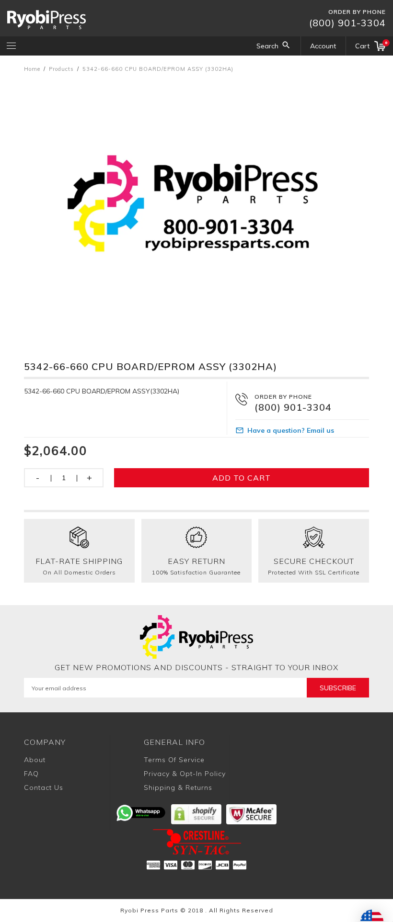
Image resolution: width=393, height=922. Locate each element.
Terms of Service (174, 759)
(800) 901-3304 (347, 23)
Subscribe (338, 688)
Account (323, 46)
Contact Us (43, 787)
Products (61, 69)
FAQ (31, 773)
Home (32, 69)
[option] (196, 207)
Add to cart (241, 478)
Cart (370, 45)
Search (267, 46)
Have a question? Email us (290, 430)
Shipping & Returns (178, 787)
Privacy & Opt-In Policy (185, 773)
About (35, 759)
